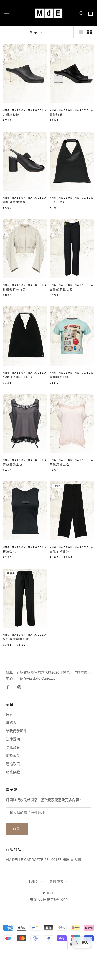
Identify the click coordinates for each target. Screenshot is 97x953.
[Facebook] (7, 687)
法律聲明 (13, 739)
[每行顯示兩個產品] (89, 32)
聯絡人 (11, 723)
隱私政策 (13, 747)
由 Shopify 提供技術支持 (49, 899)
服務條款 (13, 772)
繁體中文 (57, 881)
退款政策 (13, 756)
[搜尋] (81, 13)
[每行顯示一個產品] (81, 32)
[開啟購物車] (90, 13)
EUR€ (33, 881)
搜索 (9, 714)
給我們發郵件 (16, 731)
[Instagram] (19, 687)
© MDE (48, 893)
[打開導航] (6, 13)
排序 (35, 32)
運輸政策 (13, 764)
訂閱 (16, 829)
